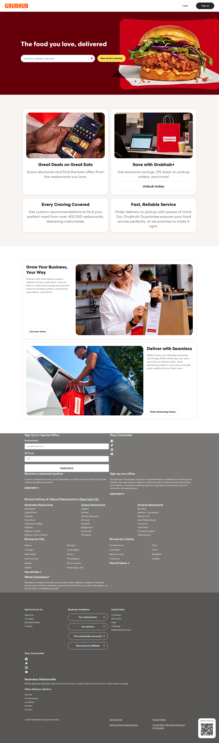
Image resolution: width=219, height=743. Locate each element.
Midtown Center (33, 531)
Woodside (86, 535)
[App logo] (16, 5)
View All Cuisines (118, 563)
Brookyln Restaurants (150, 504)
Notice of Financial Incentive (124, 725)
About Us (29, 615)
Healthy (156, 558)
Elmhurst (85, 520)
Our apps (29, 618)
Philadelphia (73, 558)
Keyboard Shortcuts (121, 630)
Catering (115, 626)
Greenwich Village (33, 523)
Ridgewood (87, 527)
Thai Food (114, 558)
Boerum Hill (143, 516)
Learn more (30, 487)
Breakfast (156, 554)
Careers (28, 626)
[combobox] (54, 58)
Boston (28, 545)
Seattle (28, 567)
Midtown (29, 527)
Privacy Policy (159, 719)
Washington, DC (75, 567)
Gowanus (142, 523)
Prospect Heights (146, 531)
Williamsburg (144, 535)
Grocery (29, 709)
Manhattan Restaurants (39, 504)
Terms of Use (116, 719)
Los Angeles (73, 550)
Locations (30, 702)
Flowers (28, 706)
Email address (31, 440)
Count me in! (66, 468)
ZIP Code (29, 453)
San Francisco (74, 563)
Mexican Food (117, 554)
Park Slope (143, 527)
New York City (89, 499)
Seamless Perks (32, 622)
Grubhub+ (116, 615)
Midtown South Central (36, 535)
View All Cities (32, 572)
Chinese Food (116, 545)
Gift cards (116, 618)
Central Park (31, 512)
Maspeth (85, 523)
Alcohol (28, 694)
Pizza (154, 545)
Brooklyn (142, 509)
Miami (70, 554)
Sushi (154, 550)
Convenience (31, 698)
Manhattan (30, 509)
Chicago (29, 550)
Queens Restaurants (93, 504)
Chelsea (29, 516)
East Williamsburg (146, 520)
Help (113, 622)
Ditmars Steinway (89, 516)
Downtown (30, 520)
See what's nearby (111, 58)
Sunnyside (86, 531)
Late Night (115, 550)
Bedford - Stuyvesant (148, 512)
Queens (85, 509)
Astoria (84, 512)
